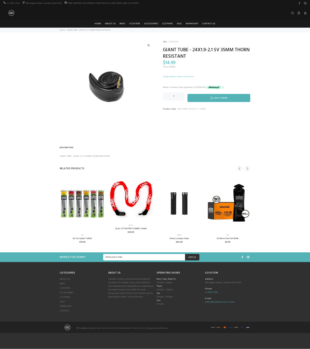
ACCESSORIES (67, 293)
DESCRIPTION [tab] (66, 148)
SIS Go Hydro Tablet (82, 238)
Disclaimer (125, 328)
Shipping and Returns (157, 328)
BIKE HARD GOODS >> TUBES (192, 109)
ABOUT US (65, 279)
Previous (240, 168)
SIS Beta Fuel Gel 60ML (228, 238)
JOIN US (192, 257)
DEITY (179, 235)
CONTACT (64, 311)
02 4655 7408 (13, 3)
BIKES (62, 283)
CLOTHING (65, 297)
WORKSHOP (66, 306)
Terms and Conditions (107, 328)
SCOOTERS (65, 288)
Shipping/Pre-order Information (178, 77)
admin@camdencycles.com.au (219, 302)
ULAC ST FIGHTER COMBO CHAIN (131, 229)
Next (247, 168)
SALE (62, 302)
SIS (82, 235)
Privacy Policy (138, 328)
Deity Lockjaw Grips (179, 238)
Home (62, 30)
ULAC (130, 225)
